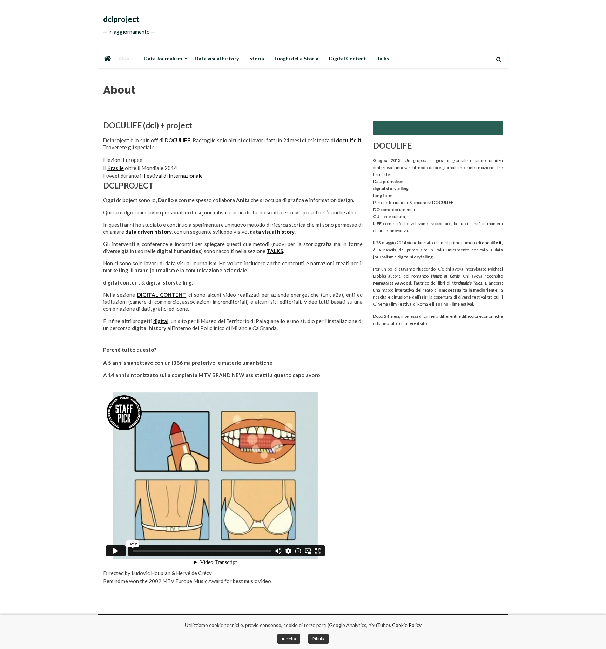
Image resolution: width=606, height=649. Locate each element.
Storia (256, 58)
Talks (383, 58)
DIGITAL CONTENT (161, 295)
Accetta (289, 638)
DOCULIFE (177, 140)
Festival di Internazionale (173, 175)
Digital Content (347, 58)
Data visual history (217, 58)
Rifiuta (318, 638)
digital (160, 321)
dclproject (121, 19)
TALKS (275, 251)
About (126, 58)
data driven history (148, 231)
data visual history (272, 231)
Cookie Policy (407, 625)
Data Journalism (163, 58)
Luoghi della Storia (296, 58)
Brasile (115, 168)
